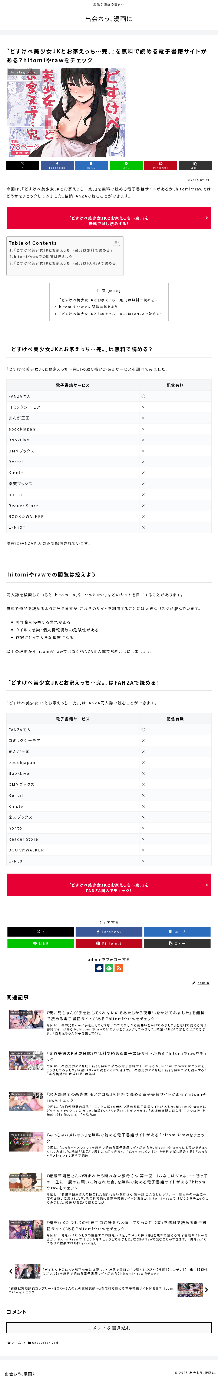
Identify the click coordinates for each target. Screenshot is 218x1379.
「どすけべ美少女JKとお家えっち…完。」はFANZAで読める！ (66, 263)
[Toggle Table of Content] (114, 242)
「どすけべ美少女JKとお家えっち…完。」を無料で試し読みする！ (109, 220)
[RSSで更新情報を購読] (119, 968)
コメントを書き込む (109, 1327)
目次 (101, 290)
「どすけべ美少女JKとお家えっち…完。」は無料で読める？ (63, 250)
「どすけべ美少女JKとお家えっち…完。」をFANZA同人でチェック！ (109, 887)
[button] (195, 165)
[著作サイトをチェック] (99, 968)
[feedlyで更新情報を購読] (109, 968)
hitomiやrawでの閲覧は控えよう (43, 256)
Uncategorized (24, 912)
